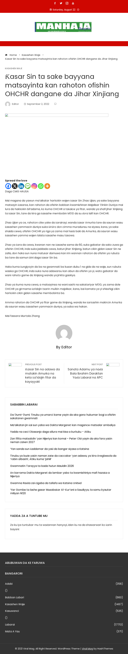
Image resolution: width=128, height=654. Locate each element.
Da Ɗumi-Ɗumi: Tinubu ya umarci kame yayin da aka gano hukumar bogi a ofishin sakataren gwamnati (63, 416)
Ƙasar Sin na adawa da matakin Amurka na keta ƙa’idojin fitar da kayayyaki (42, 373)
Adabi (64, 584)
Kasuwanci (64, 611)
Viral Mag (87, 648)
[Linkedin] (21, 186)
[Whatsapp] (41, 186)
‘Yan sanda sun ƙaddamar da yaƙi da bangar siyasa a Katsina (49, 449)
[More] (47, 186)
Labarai (64, 624)
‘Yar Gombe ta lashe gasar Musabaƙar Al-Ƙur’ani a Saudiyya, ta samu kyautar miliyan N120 (60, 491)
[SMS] (28, 186)
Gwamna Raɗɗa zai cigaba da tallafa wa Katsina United (46, 483)
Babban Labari (64, 597)
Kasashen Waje (13, 69)
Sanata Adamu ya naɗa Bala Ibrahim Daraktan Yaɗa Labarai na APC (85, 371)
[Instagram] (34, 186)
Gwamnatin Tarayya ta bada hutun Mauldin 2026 (42, 466)
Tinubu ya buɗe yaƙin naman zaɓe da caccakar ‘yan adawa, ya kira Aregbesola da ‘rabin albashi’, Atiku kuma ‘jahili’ (63, 457)
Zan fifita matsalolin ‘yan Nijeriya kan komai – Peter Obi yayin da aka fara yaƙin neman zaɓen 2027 (61, 440)
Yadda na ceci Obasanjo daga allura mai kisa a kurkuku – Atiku (50, 432)
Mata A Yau (64, 631)
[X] (15, 186)
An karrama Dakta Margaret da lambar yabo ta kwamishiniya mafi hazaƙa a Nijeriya (60, 474)
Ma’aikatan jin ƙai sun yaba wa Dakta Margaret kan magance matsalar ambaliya (62, 425)
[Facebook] (8, 186)
